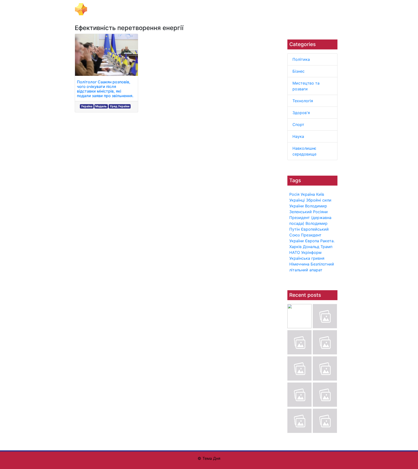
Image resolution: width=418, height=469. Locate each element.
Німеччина (299, 264)
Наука (298, 136)
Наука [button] (269, 9)
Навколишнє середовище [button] (303, 9)
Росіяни (320, 211)
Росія (294, 194)
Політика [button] (125, 9)
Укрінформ (311, 252)
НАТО (294, 252)
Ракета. (327, 240)
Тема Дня (99, 9)
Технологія (302, 100)
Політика (301, 59)
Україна (308, 194)
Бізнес (298, 71)
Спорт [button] (253, 9)
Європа (312, 240)
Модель (101, 106)
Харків (295, 246)
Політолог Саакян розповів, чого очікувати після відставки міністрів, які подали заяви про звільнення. (105, 88)
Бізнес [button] (144, 9)
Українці (297, 200)
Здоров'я (301, 112)
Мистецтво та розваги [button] (176, 9)
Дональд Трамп (317, 246)
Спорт (298, 124)
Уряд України (119, 106)
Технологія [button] (212, 9)
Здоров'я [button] (234, 9)
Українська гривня (306, 258)
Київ (320, 194)
